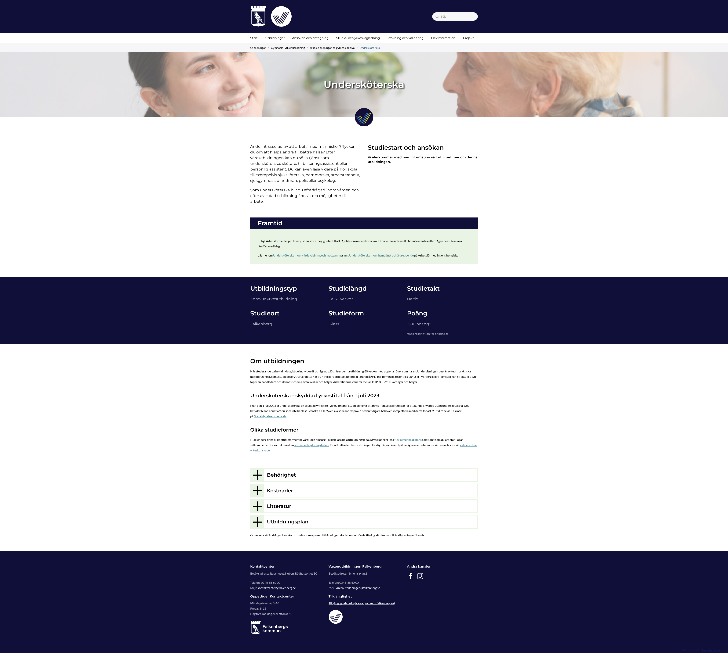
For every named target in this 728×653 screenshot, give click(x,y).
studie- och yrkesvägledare (311, 445)
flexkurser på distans (408, 439)
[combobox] (455, 16)
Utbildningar (275, 38)
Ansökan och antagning (310, 38)
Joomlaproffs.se (711, 650)
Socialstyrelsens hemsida (270, 416)
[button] (364, 475)
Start (254, 38)
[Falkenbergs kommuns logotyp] (269, 627)
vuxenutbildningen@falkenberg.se (358, 588)
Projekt (468, 38)
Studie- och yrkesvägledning (358, 38)
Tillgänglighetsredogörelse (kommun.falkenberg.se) (362, 603)
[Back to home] (271, 16)
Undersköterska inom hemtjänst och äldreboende (381, 255)
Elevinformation (443, 38)
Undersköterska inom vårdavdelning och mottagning (307, 255)
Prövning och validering (406, 38)
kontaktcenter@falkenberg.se (276, 588)
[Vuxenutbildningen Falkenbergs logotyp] (336, 616)
